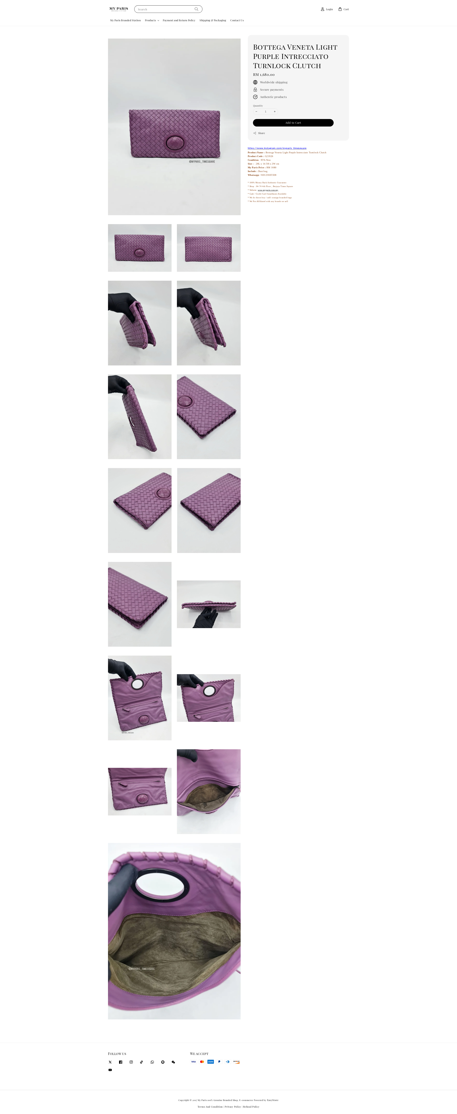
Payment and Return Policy (179, 20)
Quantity (258, 105)
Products (150, 20)
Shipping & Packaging (213, 20)
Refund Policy (251, 1106)
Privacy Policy (233, 1106)
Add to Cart (293, 122)
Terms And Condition (210, 1106)
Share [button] (261, 133)
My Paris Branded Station (125, 20)
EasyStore (273, 1100)
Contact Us (237, 20)
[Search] (196, 9)
